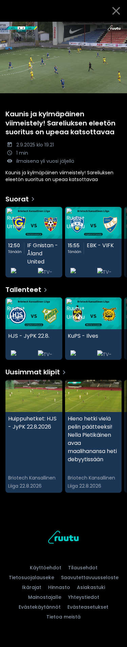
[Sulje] (116, 11)
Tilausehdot (83, 567)
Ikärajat (31, 587)
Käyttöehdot (45, 567)
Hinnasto (59, 587)
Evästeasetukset (87, 607)
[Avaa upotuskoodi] (118, 27)
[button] (63, 57)
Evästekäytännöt (40, 607)
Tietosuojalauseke (31, 577)
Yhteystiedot (83, 597)
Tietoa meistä (63, 616)
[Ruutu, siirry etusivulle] (63, 538)
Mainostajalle (44, 597)
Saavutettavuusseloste (90, 577)
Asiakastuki (91, 587)
